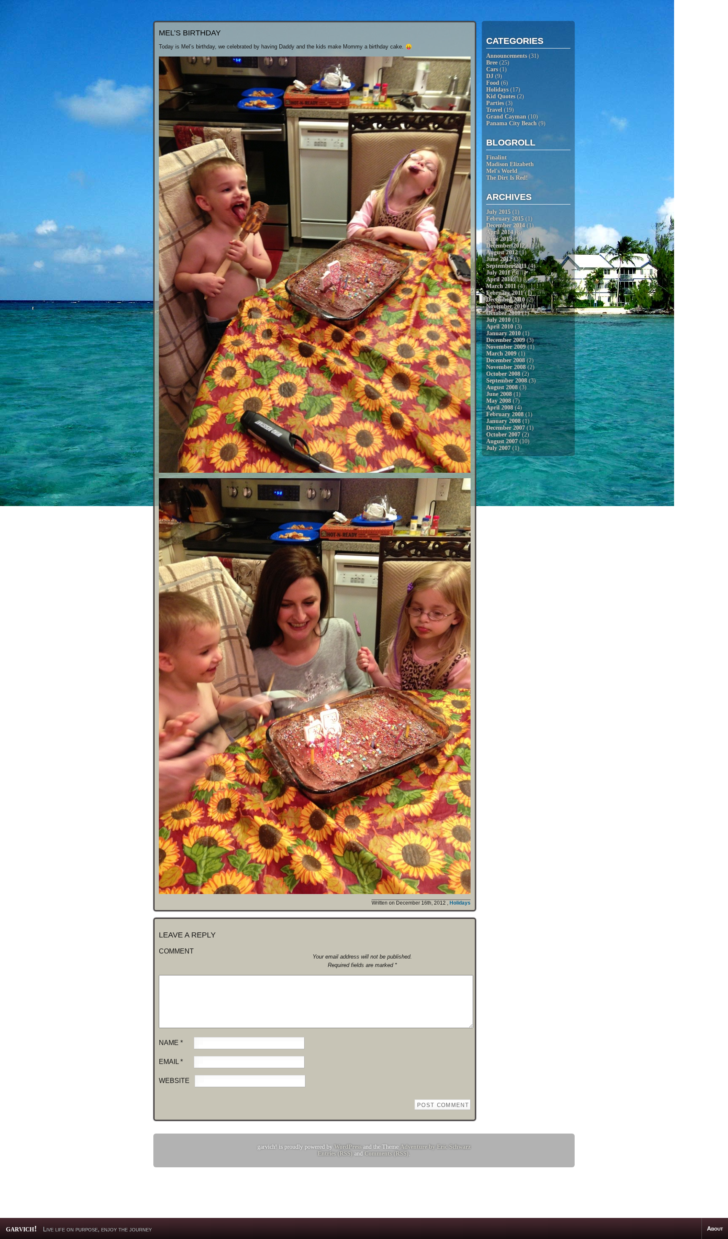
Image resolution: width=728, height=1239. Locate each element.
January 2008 (503, 421)
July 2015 (498, 212)
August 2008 (502, 387)
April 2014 (499, 232)
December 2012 (505, 245)
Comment (176, 951)
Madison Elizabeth (510, 164)
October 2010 (503, 313)
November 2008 (506, 367)
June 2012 (499, 259)
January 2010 (503, 333)
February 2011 (504, 293)
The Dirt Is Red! (507, 178)
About (715, 1228)
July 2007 (498, 448)
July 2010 (498, 320)
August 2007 (502, 441)
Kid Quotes (500, 96)
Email (171, 1061)
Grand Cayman (506, 116)
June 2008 (499, 394)
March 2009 (501, 353)
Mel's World (501, 171)
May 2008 (498, 401)
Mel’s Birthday (190, 33)
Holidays (497, 89)
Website (174, 1080)
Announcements (506, 56)
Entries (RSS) (335, 1153)
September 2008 (506, 380)
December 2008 (505, 360)
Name (171, 1042)
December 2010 (505, 299)
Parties (495, 103)
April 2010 (499, 326)
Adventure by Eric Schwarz (435, 1147)
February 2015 (505, 218)
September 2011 (506, 266)
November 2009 (506, 347)
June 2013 (499, 239)
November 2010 (506, 306)
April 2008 (499, 407)
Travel (494, 110)
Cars (492, 69)
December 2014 (505, 225)
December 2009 (505, 340)
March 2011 (501, 286)
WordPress (347, 1147)
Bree (492, 62)
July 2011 (498, 272)
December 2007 (505, 428)
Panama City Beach (511, 123)
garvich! (21, 1228)
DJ (489, 76)
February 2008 (505, 414)
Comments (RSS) (386, 1153)
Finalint (496, 157)
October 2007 (503, 434)
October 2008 (503, 374)
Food (492, 83)
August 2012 (502, 252)
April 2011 (499, 279)
